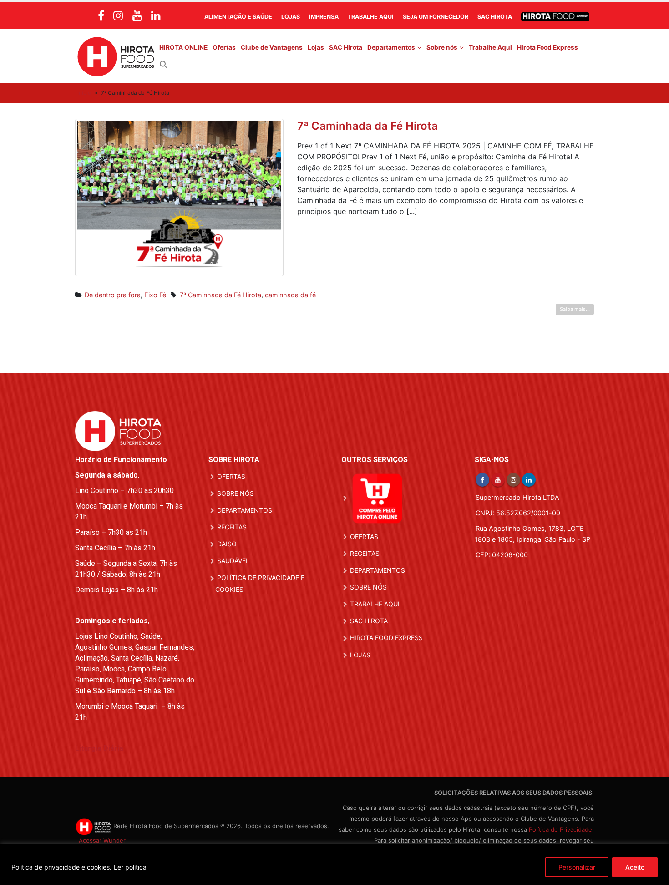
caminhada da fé (290, 295)
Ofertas (224, 47)
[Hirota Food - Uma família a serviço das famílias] (116, 56)
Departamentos (391, 47)
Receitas (232, 527)
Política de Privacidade (560, 829)
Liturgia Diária (99, 748)
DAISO (227, 544)
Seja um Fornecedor (435, 16)
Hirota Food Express (547, 47)
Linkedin (529, 480)
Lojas (290, 16)
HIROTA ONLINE (183, 47)
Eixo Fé (155, 295)
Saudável (233, 561)
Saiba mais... (575, 309)
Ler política (130, 867)
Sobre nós (441, 47)
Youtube (498, 480)
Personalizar (576, 867)
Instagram (513, 480)
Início (84, 92)
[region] (334, 864)
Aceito (634, 867)
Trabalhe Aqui (371, 16)
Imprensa (324, 16)
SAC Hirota (494, 16)
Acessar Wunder (102, 840)
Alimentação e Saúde (238, 16)
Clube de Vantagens (272, 47)
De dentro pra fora (113, 295)
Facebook (482, 480)
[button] (164, 64)
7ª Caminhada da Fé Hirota (367, 125)
